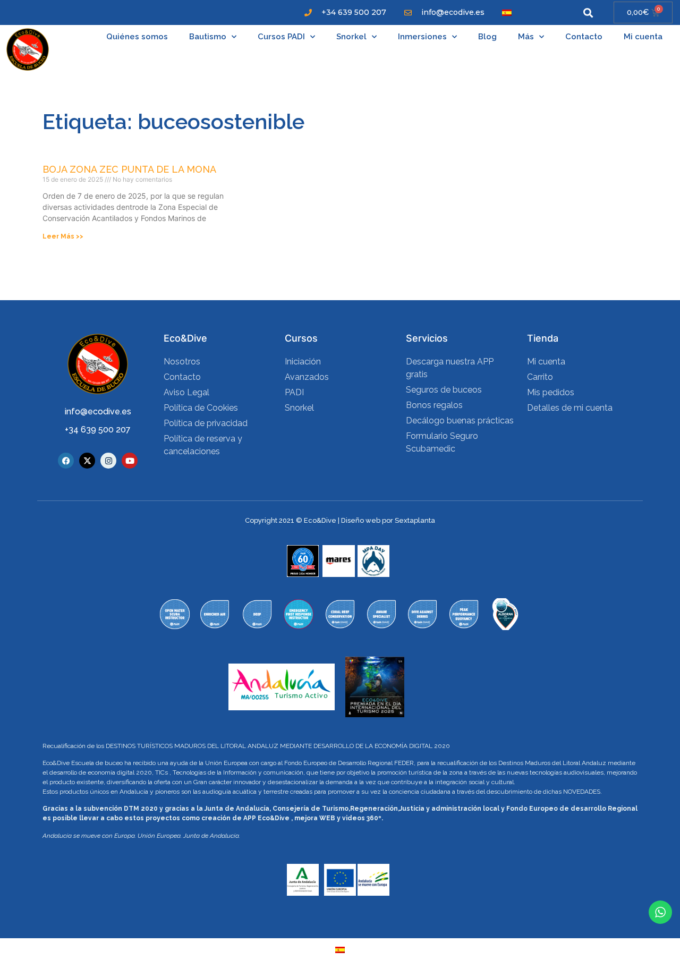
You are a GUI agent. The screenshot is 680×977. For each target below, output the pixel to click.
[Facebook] (66, 461)
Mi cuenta (643, 36)
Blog (487, 36)
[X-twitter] (87, 461)
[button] (588, 12)
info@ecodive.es (98, 411)
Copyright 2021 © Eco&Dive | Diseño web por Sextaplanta (340, 520)
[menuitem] (507, 12)
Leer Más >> (62, 236)
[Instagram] (108, 461)
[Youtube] (130, 461)
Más (526, 36)
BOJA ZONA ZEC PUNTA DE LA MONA (129, 169)
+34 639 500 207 (98, 429)
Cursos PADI (281, 36)
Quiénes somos (137, 36)
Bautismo (207, 36)
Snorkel (351, 36)
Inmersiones (422, 36)
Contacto (583, 36)
